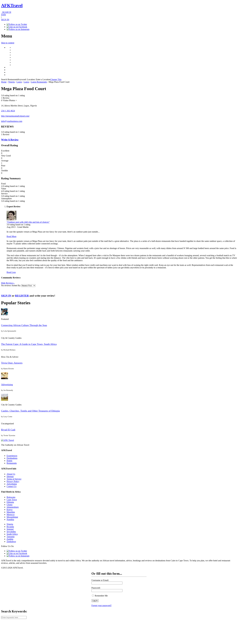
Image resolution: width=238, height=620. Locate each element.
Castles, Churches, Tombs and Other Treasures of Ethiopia (30, 410)
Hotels (9, 460)
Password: (95, 588)
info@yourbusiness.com (11, 121)
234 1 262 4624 (8, 111)
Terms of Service (14, 479)
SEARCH (6, 12)
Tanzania (10, 536)
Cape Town (12, 499)
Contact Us (11, 486)
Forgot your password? (101, 605)
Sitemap (10, 476)
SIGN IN (5, 19)
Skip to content (7, 43)
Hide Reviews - (8, 283)
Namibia (10, 519)
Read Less (11, 272)
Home (3, 82)
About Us (11, 474)
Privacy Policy (13, 481)
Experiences (12, 455)
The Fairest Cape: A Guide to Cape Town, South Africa (29, 344)
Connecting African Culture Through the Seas (24, 325)
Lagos (19, 82)
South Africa (12, 534)
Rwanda (10, 526)
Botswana (11, 497)
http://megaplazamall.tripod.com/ (15, 116)
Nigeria (11, 82)
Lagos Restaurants (39, 82)
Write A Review (10, 139)
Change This (55, 79)
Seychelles (11, 531)
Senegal (10, 529)
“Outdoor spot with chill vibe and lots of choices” (28, 222)
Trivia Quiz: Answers (11, 362)
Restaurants (12, 463)
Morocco (10, 514)
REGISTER (22, 295)
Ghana (9, 504)
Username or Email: (100, 580)
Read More (11, 236)
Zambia (10, 539)
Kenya (9, 509)
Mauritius (11, 512)
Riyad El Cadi (8, 429)
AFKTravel (12, 5)
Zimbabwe (11, 541)
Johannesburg (13, 507)
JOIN (3, 15)
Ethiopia (10, 502)
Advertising (7, 384)
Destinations (12, 458)
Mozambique (12, 517)
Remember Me (101, 596)
